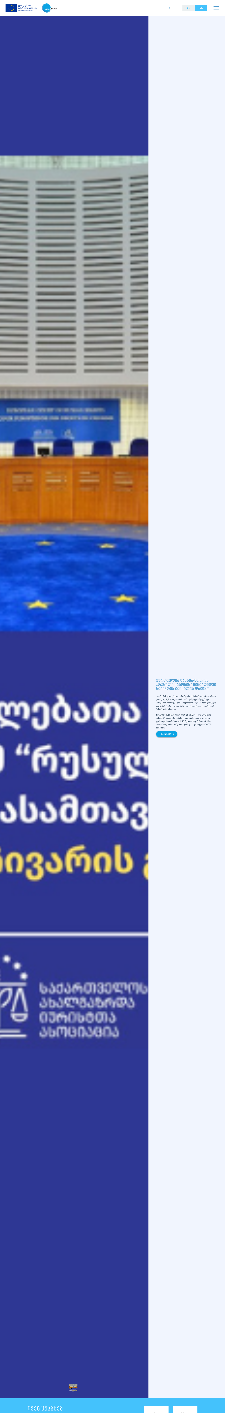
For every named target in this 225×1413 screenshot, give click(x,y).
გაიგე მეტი (166, 734)
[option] (74, 714)
